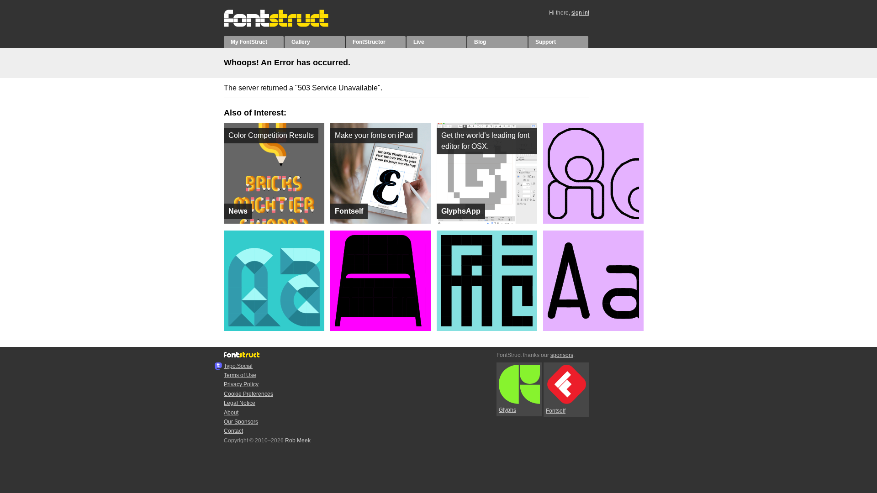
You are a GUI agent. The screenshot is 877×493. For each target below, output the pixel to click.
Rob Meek (298, 440)
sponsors (561, 355)
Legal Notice (239, 403)
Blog (480, 42)
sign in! (580, 13)
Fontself (555, 411)
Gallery (300, 42)
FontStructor (369, 42)
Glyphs (507, 410)
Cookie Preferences (248, 394)
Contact (233, 431)
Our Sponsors (241, 422)
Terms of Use (240, 375)
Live (418, 42)
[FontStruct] (286, 25)
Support (545, 42)
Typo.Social (238, 366)
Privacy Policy (241, 384)
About (231, 412)
